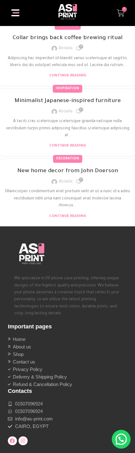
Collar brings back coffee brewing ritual (67, 38)
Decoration (67, 159)
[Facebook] (12, 440)
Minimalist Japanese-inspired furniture (67, 101)
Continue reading (67, 76)
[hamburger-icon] (16, 13)
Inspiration (67, 88)
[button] (121, 439)
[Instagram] (23, 440)
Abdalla (66, 48)
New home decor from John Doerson (67, 171)
